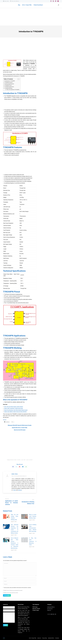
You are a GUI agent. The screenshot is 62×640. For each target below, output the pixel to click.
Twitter (14, 490)
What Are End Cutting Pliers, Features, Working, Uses (14, 517)
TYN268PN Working (8, 88)
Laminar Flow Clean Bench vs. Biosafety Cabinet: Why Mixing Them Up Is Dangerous (24, 630)
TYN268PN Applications (9, 86)
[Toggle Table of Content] (17, 79)
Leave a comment (29, 459)
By (18, 459)
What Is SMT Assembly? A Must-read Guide (13, 408)
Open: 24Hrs (7, 1)
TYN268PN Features (9, 82)
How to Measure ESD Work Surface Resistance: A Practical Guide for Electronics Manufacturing (14, 543)
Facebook (20, 490)
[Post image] (6, 516)
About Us (49, 610)
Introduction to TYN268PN (10, 80)
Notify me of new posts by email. (11, 592)
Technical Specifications (9, 83)
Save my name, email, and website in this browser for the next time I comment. (17, 587)
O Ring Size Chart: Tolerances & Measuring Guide (32, 541)
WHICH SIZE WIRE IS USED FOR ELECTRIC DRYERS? (15, 411)
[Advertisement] (31, 16)
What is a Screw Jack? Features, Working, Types (32, 516)
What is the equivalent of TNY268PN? (13, 89)
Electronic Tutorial (13, 459)
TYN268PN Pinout (8, 85)
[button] (19, 406)
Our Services (50, 608)
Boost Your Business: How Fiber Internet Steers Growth (15, 410)
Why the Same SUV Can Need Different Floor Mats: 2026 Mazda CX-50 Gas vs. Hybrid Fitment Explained (24, 613)
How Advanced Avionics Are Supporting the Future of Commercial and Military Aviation (14, 529)
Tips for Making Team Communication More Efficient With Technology (32, 528)
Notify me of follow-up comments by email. (13, 590)
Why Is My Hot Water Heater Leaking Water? (13, 406)
